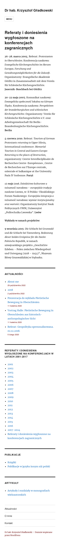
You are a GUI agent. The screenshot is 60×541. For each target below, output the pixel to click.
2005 (10, 380)
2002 (10, 368)
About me (13, 281)
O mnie (8, 516)
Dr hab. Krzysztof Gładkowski (29, 10)
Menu (9, 19)
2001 (10, 364)
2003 (10, 372)
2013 (10, 413)
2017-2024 (14, 429)
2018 (10, 289)
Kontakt (9, 523)
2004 (10, 376)
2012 (10, 409)
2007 (10, 388)
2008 (10, 393)
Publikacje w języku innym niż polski (29, 466)
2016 (10, 425)
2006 (11, 384)
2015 (10, 421)
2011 (10, 405)
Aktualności (11, 508)
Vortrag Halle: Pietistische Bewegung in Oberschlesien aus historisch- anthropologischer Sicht (30, 314)
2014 (10, 417)
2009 (11, 397)
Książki (12, 462)
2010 (10, 401)
